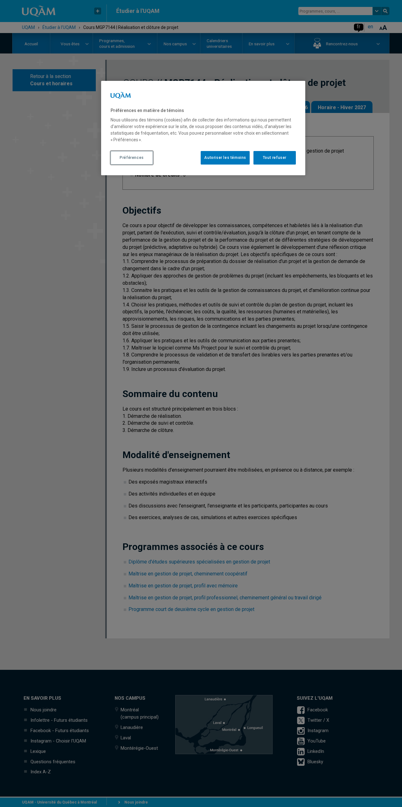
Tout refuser (274, 157)
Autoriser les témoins (225, 157)
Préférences (132, 157)
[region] (203, 128)
